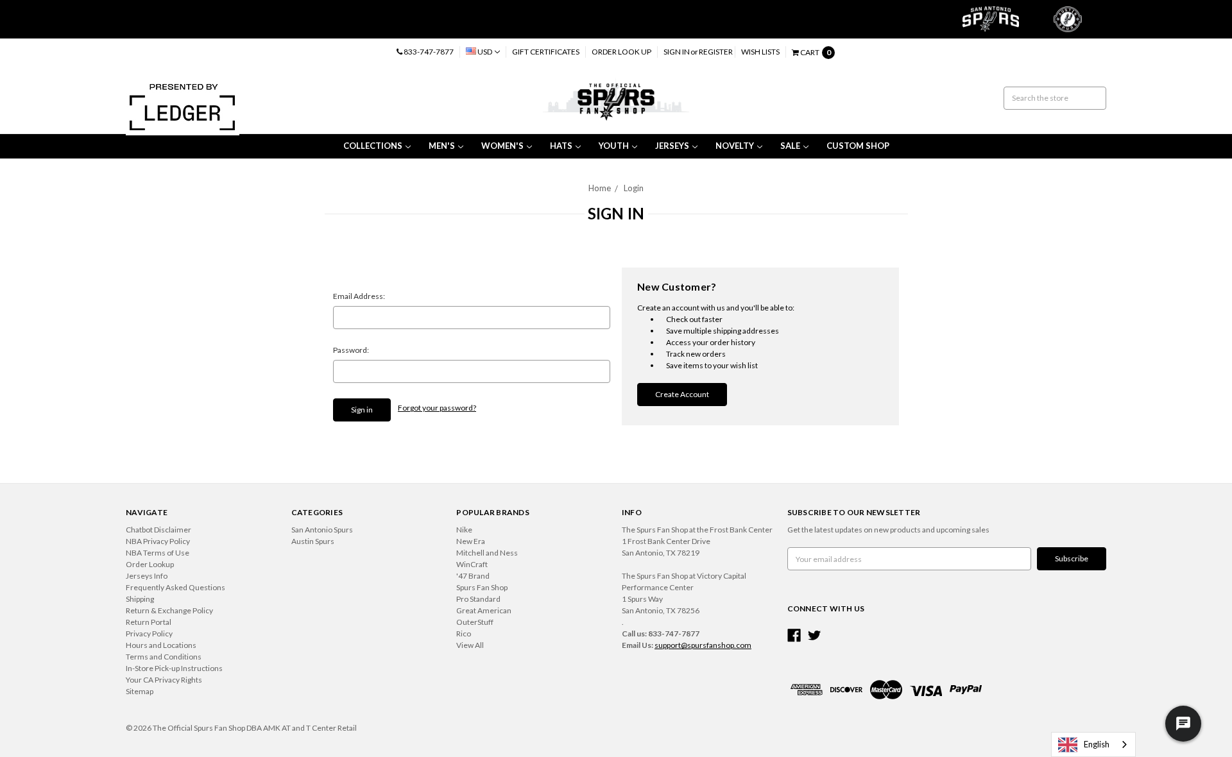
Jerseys (672, 145)
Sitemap (139, 691)
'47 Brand (473, 576)
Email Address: (359, 296)
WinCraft (472, 564)
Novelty (734, 145)
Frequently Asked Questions (175, 587)
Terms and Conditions (163, 656)
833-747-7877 (428, 51)
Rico (463, 633)
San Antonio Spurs (322, 529)
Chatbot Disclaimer (158, 529)
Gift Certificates (545, 51)
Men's (442, 145)
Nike (464, 529)
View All (470, 645)
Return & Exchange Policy (169, 610)
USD (484, 51)
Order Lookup (150, 564)
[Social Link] (794, 635)
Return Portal (148, 622)
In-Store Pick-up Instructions (174, 668)
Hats (561, 145)
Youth (614, 145)
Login (634, 188)
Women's (502, 145)
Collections (372, 145)
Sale (790, 145)
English (1096, 744)
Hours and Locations (161, 645)
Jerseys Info (146, 576)
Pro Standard (478, 599)
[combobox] (1093, 744)
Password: (351, 350)
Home (599, 188)
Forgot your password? (437, 408)
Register (716, 51)
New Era (470, 541)
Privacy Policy (149, 633)
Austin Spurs (312, 541)
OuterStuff (474, 622)
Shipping (140, 599)
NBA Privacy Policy (158, 541)
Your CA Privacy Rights (164, 680)
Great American (483, 610)
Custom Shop (857, 145)
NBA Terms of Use (157, 552)
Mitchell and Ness (487, 552)
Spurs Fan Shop (482, 587)
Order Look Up (621, 51)
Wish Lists (760, 51)
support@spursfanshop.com (702, 645)
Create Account (682, 394)
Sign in (676, 51)
